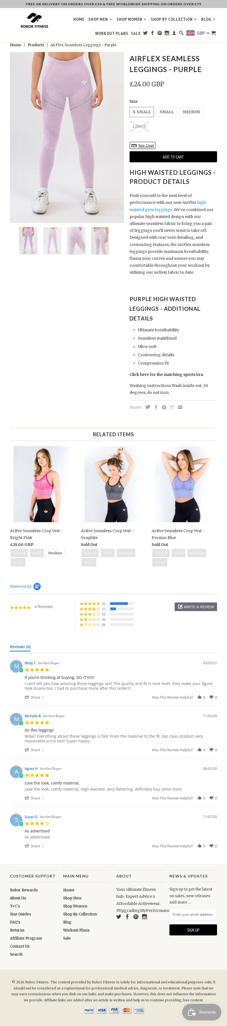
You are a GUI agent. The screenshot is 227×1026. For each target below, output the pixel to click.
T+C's (15, 906)
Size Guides (20, 914)
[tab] (20, 647)
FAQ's (15, 922)
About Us (18, 898)
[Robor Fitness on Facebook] (152, 34)
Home (78, 19)
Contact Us (20, 946)
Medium (191, 111)
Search (16, 954)
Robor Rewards (24, 890)
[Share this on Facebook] (154, 407)
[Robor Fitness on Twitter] (145, 34)
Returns (17, 930)
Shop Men (100, 19)
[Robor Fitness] (34, 20)
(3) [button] (103, 603)
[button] (196, 606)
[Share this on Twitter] (146, 406)
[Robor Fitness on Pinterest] (160, 34)
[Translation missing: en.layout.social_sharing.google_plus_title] (170, 407)
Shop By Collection (174, 19)
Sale (136, 33)
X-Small (142, 111)
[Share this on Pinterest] (162, 407)
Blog (208, 19)
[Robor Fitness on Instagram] (167, 34)
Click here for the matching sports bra (166, 374)
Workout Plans (111, 33)
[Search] (181, 34)
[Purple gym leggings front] (67, 137)
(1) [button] (103, 609)
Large (139, 126)
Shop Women (131, 19)
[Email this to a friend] (178, 407)
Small (167, 111)
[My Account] (174, 34)
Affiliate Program (26, 938)
